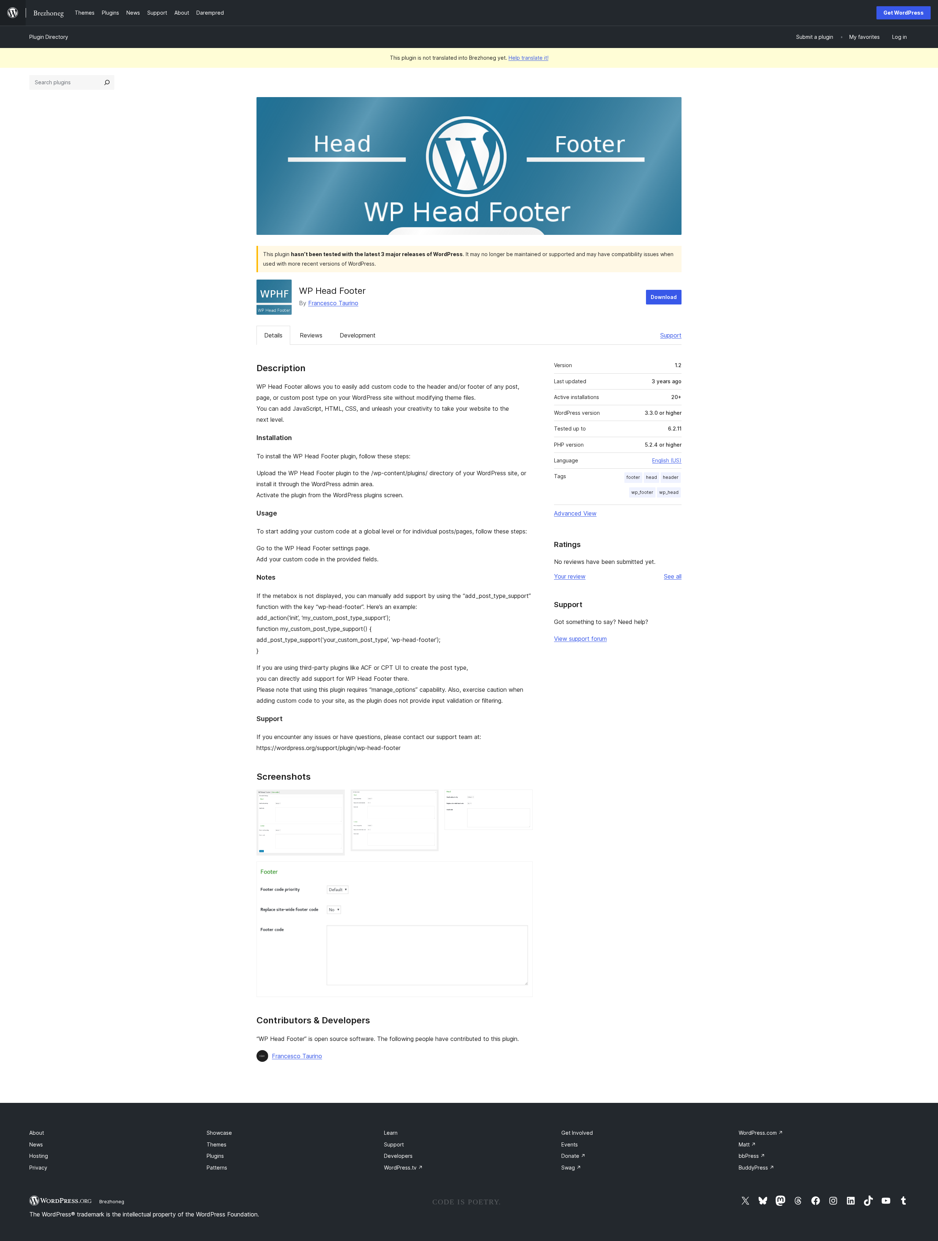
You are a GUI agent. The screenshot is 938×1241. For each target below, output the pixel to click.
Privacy (38, 1167)
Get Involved (577, 1133)
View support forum (580, 638)
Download (664, 297)
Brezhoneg (111, 1201)
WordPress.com (761, 1133)
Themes (216, 1144)
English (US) (667, 460)
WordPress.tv (403, 1167)
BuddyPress (756, 1167)
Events (569, 1144)
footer (633, 477)
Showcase (219, 1133)
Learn (391, 1133)
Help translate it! (529, 58)
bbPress (752, 1156)
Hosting (38, 1156)
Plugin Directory (48, 37)
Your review (570, 576)
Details (273, 335)
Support (671, 335)
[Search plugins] (107, 82)
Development (358, 335)
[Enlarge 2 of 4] (428, 799)
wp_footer (642, 492)
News (36, 1144)
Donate (573, 1156)
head (651, 477)
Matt (747, 1144)
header (671, 477)
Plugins (215, 1156)
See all (673, 576)
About (36, 1133)
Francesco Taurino (333, 303)
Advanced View (575, 513)
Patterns (217, 1167)
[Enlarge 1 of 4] (335, 799)
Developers (398, 1156)
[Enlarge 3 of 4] (523, 799)
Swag (571, 1167)
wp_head (669, 492)
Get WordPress (903, 13)
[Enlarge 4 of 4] (523, 871)
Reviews (311, 335)
